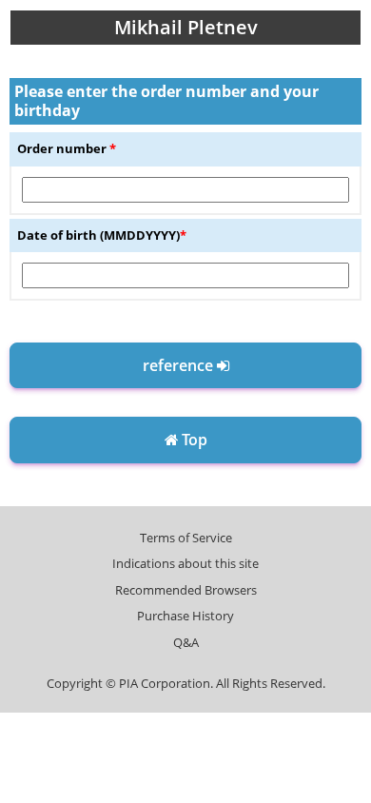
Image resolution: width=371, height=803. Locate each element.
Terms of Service (186, 537)
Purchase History (185, 615)
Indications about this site (185, 563)
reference (180, 365)
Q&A (186, 642)
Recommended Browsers (186, 589)
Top (192, 439)
